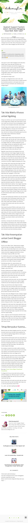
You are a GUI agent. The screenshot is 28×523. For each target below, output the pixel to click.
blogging (14, 36)
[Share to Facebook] (6, 415)
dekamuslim (13, 521)
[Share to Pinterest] (11, 415)
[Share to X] (9, 415)
